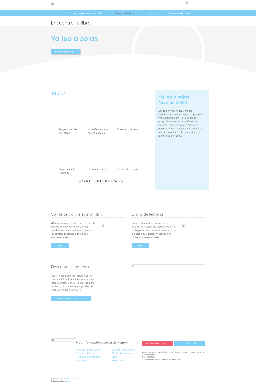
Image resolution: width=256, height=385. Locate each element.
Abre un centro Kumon (88, 349)
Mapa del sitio (120, 360)
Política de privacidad (88, 356)
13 (112, 180)
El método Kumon (122, 353)
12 (109, 180)
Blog (114, 356)
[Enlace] (61, 5)
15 (119, 180)
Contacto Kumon (85, 353)
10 (103, 180)
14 (115, 180)
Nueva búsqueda (65, 51)
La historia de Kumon (123, 349)
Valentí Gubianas (71, 378)
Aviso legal (82, 360)
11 (106, 180)
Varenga (69, 381)
